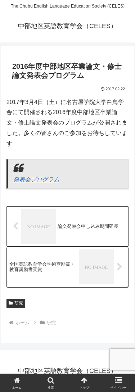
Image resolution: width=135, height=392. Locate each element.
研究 (18, 303)
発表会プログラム (36, 179)
